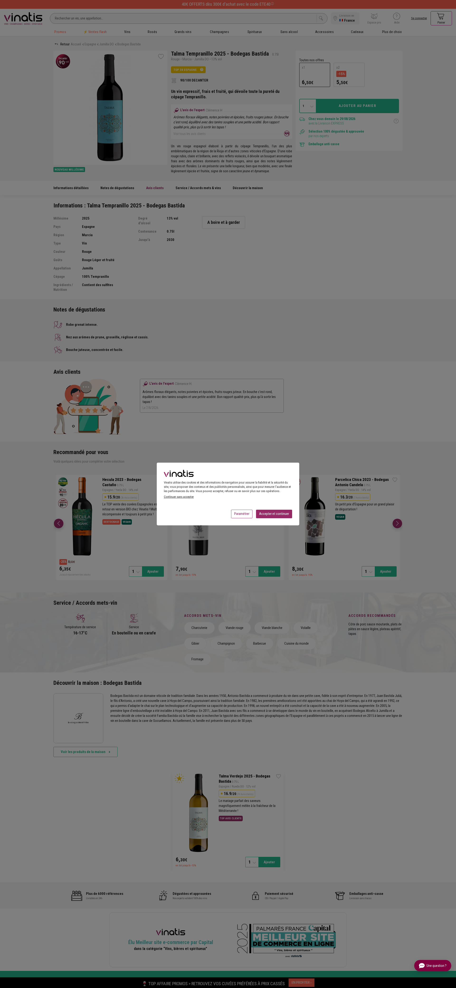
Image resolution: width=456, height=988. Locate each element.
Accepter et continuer (274, 514)
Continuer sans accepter (179, 497)
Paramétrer (241, 514)
